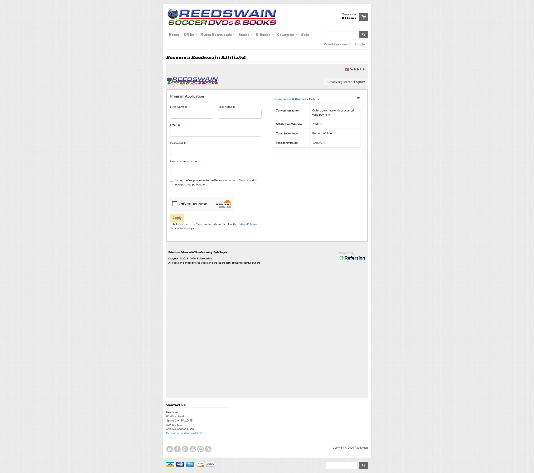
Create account (337, 44)
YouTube (192, 449)
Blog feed (208, 449)
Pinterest (200, 449)
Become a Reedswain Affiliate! (184, 433)
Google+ (185, 449)
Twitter (169, 449)
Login (360, 44)
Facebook (177, 449)
